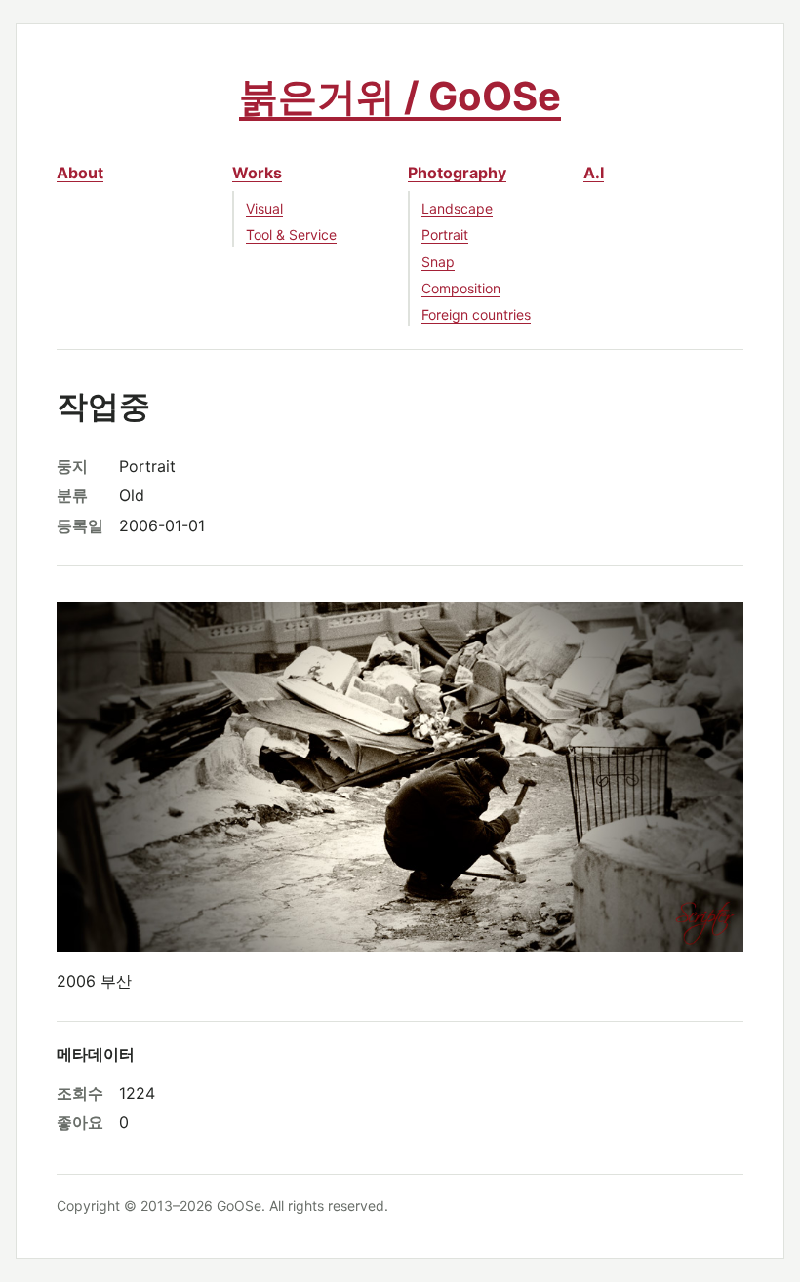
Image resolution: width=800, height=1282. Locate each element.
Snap (438, 261)
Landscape (457, 208)
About (80, 172)
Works (257, 172)
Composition (460, 288)
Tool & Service (291, 234)
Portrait (444, 234)
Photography (457, 172)
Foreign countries (476, 314)
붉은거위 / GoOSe (400, 96)
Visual (264, 208)
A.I (593, 172)
